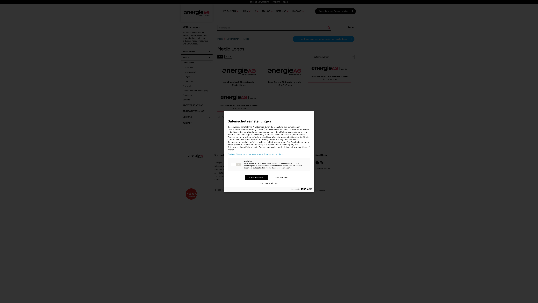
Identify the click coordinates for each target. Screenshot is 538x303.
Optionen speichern (269, 183)
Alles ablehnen (281, 177)
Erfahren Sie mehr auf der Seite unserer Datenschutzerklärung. (256, 154)
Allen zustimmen (256, 177)
